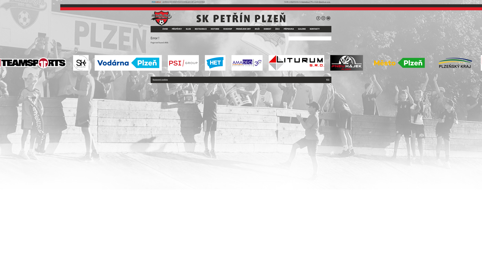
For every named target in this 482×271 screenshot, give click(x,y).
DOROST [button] (267, 29)
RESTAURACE (201, 29)
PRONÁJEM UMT (243, 29)
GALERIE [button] (302, 29)
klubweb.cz (305, 2)
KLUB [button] (188, 29)
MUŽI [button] (257, 29)
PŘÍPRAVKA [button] (289, 29)
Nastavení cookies (160, 80)
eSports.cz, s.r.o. (324, 2)
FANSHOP (227, 29)
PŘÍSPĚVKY (177, 29)
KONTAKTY (315, 29)
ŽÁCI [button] (277, 29)
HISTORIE (215, 29)
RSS (327, 80)
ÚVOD (165, 29)
